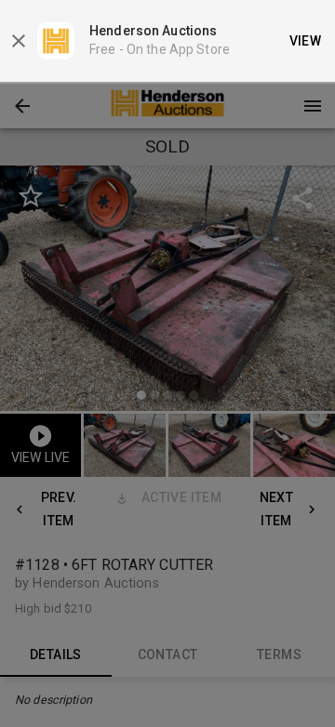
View (305, 40)
